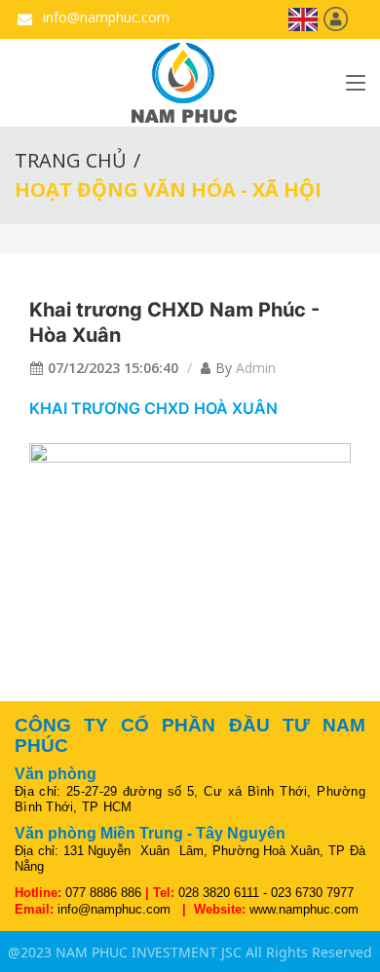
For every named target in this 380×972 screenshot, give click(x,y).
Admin (256, 367)
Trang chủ (71, 160)
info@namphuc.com (104, 17)
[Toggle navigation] (355, 86)
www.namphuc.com (304, 909)
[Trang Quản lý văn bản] (335, 18)
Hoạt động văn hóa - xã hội (168, 189)
